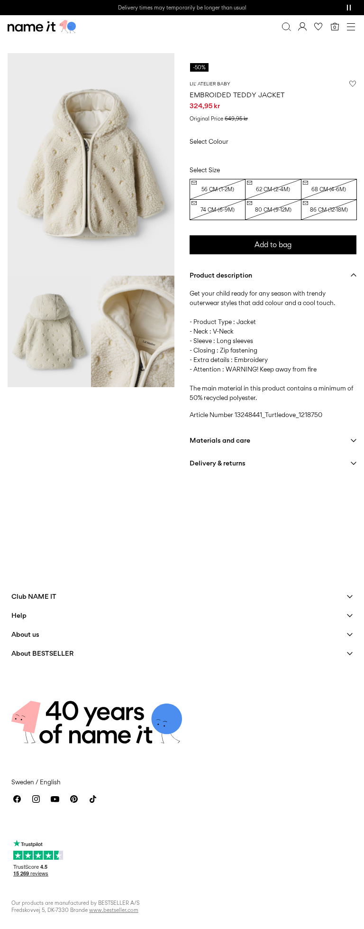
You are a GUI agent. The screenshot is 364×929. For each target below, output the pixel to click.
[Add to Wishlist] (352, 83)
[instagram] (36, 799)
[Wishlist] (318, 26)
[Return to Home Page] (42, 26)
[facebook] (17, 799)
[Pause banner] (348, 7)
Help (19, 615)
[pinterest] (74, 799)
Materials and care (220, 440)
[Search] (286, 26)
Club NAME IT (33, 596)
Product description (221, 275)
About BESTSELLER (42, 653)
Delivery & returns (218, 463)
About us (25, 634)
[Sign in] (302, 26)
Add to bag (273, 244)
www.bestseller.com (113, 910)
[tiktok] (93, 799)
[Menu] (350, 26)
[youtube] (55, 799)
